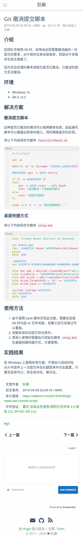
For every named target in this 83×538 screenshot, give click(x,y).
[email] (33, 520)
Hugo (27, 529)
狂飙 (41, 5)
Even (60, 529)
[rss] (50, 521)
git (44, 25)
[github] (41, 521)
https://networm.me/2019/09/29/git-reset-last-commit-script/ (38, 398)
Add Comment (68, 489)
